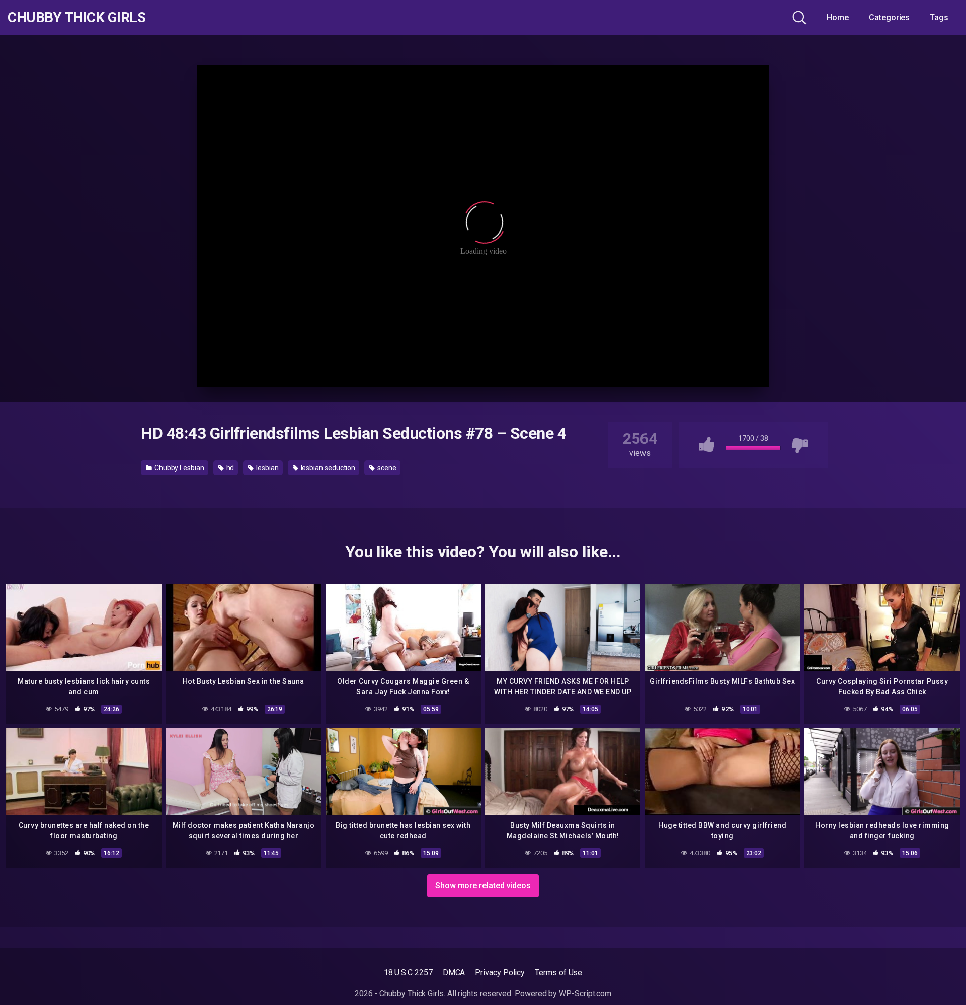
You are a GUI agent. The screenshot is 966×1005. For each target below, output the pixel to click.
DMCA (454, 972)
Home (838, 17)
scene (386, 467)
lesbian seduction (327, 467)
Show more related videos (483, 885)
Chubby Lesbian (178, 467)
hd (229, 467)
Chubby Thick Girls (76, 17)
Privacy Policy (500, 972)
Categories (889, 17)
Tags (939, 17)
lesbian (266, 467)
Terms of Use (558, 972)
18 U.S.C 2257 (408, 972)
